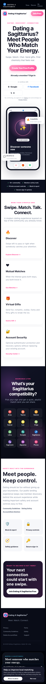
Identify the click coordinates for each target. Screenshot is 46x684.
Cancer (9, 423)
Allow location (13, 679)
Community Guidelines (11, 508)
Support (26, 635)
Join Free (37, 13)
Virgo (36, 423)
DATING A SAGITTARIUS (9, 5)
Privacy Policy (23, 100)
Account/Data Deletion (11, 512)
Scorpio (23, 433)
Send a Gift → (11, 321)
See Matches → (11, 288)
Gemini (36, 413)
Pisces (36, 443)
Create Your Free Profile (23, 68)
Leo (23, 423)
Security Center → (13, 354)
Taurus (23, 413)
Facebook (33, 87)
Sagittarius (36, 433)
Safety (26, 631)
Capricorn (9, 443)
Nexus (27, 5)
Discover (33, 5)
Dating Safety (27, 508)
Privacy (5, 628)
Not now (33, 679)
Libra (10, 433)
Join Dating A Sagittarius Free (22, 591)
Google (12, 87)
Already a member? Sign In (23, 75)
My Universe (40, 5)
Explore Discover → (13, 254)
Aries (10, 413)
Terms (26, 98)
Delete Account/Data (10, 635)
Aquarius (23, 443)
